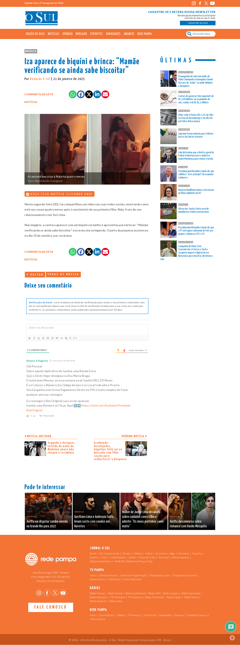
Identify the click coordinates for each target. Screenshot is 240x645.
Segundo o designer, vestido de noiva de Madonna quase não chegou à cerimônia (61, 447)
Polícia (148, 553)
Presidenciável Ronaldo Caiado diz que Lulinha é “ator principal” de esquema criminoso (196, 174)
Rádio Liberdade (191, 593)
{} (70, 338)
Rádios (121, 615)
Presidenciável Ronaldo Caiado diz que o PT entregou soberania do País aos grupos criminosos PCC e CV (196, 231)
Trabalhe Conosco (197, 615)
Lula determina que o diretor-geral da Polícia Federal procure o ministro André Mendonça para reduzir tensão (196, 155)
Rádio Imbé (115, 601)
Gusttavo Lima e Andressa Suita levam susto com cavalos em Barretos (93, 521)
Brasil (93, 553)
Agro (172, 553)
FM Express (135, 597)
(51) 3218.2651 (56, 580)
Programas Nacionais (184, 575)
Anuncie (129, 34)
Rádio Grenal (115, 593)
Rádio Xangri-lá (98, 601)
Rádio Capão (174, 597)
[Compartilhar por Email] (105, 94)
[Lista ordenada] (48, 338)
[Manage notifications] (232, 637)
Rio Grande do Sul (109, 553)
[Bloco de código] (61, 338)
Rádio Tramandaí (154, 597)
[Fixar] (43, 338)
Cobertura (114, 579)
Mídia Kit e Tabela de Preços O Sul (133, 561)
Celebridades (117, 557)
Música (31, 51)
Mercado (81, 34)
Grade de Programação (133, 575)
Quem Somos (97, 579)
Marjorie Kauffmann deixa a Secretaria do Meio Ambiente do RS (196, 192)
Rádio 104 (154, 593)
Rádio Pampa (97, 593)
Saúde (132, 557)
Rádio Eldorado (98, 597)
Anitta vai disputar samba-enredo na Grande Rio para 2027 (47, 524)
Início (93, 575)
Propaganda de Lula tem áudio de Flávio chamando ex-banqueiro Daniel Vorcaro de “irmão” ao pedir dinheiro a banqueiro (195, 81)
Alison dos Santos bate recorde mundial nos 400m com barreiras (193, 210)
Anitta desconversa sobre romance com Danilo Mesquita (188, 524)
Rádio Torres (191, 597)
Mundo (126, 553)
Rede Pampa (144, 34)
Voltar (36, 274)
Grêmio (94, 557)
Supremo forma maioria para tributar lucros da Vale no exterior (195, 135)
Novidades (165, 615)
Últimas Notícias (108, 575)
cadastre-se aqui (198, 23)
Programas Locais (159, 575)
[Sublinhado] (38, 338)
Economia (161, 553)
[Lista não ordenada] (52, 338)
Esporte (197, 553)
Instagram (193, 3)
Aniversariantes (180, 557)
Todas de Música (63, 274)
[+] (75, 338)
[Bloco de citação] (57, 338)
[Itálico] (34, 338)
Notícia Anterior (39, 436)
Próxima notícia (133, 436)
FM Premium (117, 597)
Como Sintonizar (132, 579)
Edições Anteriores (100, 561)
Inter (104, 557)
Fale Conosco (50, 607)
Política (138, 553)
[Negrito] (29, 338)
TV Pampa (134, 615)
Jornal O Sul (41, 18)
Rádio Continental (135, 593)
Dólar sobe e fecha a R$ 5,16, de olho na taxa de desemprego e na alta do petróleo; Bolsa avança (195, 118)
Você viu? (163, 557)
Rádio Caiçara (170, 593)
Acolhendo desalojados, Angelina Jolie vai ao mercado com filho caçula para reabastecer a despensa (110, 451)
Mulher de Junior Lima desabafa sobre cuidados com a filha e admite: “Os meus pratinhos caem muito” (143, 519)
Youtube (212, 3)
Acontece (183, 553)
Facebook (199, 3)
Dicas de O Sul (147, 557)
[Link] (66, 338)
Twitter (206, 3)
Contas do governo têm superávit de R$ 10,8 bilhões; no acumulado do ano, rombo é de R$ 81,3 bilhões (196, 99)
